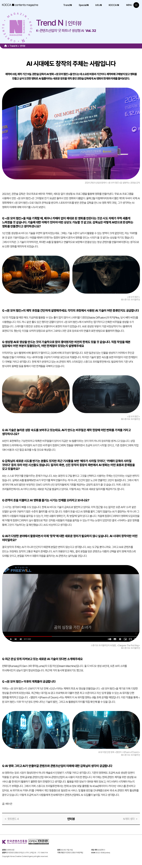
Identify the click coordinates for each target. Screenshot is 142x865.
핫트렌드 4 (13, 818)
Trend (67, 5)
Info (98, 5)
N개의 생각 (129, 818)
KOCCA (114, 5)
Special (84, 5)
